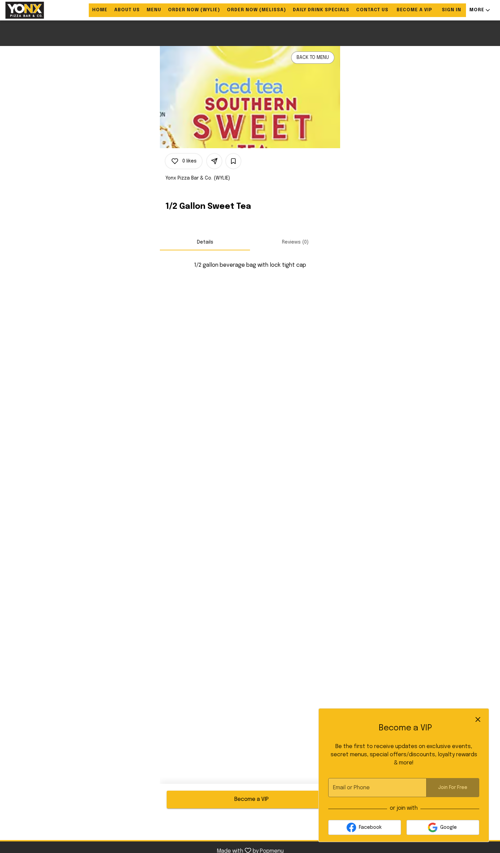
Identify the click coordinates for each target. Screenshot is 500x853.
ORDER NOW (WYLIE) (194, 10)
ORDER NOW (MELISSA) (256, 10)
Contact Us (372, 10)
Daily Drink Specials (321, 10)
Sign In (451, 10)
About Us (127, 10)
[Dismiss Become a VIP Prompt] (478, 719)
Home (99, 10)
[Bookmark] (233, 161)
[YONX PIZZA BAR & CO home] (36, 10)
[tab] (205, 242)
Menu (154, 10)
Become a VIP (414, 10)
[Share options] (214, 161)
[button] (480, 10)
